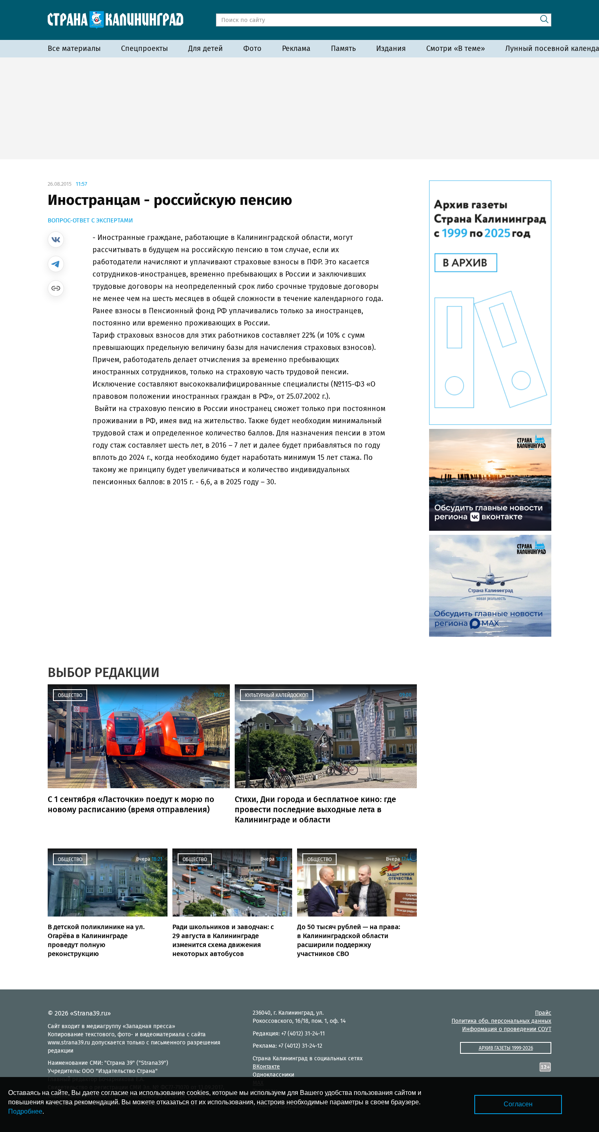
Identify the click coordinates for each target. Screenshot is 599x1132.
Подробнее (25, 1111)
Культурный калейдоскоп (276, 695)
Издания (391, 48)
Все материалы (74, 48)
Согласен (518, 1104)
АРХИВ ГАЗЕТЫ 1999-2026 (506, 1048)
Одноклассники (273, 1074)
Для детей (205, 48)
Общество (70, 695)
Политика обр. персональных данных (501, 1021)
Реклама (296, 48)
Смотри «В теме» (455, 48)
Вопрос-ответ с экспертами (90, 220)
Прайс (543, 1012)
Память (343, 48)
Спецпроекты (144, 48)
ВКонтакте (266, 1066)
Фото (252, 48)
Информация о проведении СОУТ (506, 1029)
